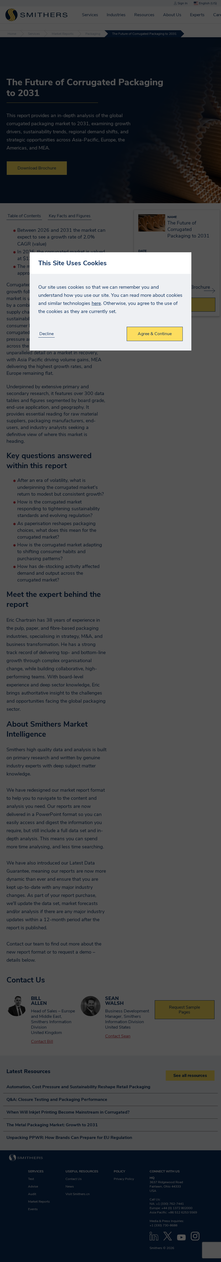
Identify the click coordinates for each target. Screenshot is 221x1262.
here (96, 303)
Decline (46, 334)
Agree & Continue (155, 334)
